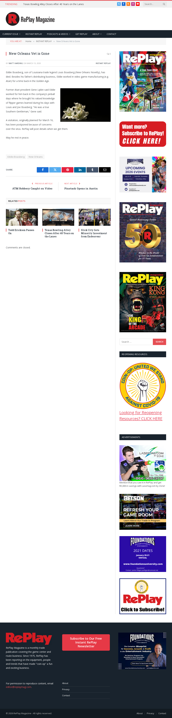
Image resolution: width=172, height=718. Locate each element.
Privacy (66, 689)
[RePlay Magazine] (30, 19)
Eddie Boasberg (16, 156)
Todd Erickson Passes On (21, 231)
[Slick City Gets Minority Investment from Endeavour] (95, 217)
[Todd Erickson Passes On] (22, 217)
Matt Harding (16, 63)
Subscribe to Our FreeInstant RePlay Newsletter (86, 642)
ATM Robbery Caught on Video (32, 188)
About (65, 683)
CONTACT (111, 34)
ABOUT (95, 34)
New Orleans (36, 156)
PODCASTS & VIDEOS (57, 34)
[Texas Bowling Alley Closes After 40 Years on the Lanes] (58, 217)
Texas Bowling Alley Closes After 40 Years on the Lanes (53, 4)
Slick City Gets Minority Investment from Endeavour (94, 233)
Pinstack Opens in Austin (81, 188)
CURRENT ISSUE (10, 34)
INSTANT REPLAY (34, 34)
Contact (66, 695)
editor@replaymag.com (18, 687)
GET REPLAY (81, 34)
